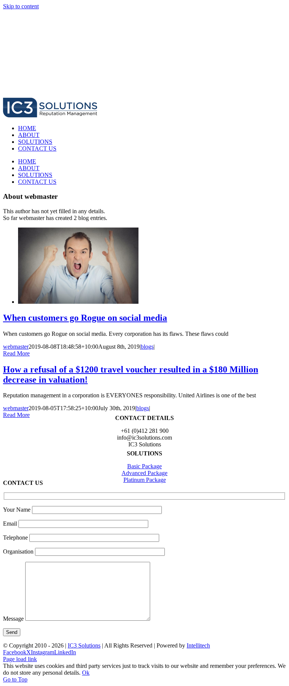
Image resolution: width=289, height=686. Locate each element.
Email (10, 523)
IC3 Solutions (84, 645)
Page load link (20, 659)
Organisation (19, 551)
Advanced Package (144, 473)
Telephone (16, 537)
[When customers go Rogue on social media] (78, 301)
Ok (86, 672)
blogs (147, 346)
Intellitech (198, 645)
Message (14, 618)
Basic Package (144, 466)
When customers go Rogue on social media (85, 318)
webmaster (16, 346)
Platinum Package (144, 480)
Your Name (17, 509)
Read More (16, 353)
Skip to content (21, 6)
